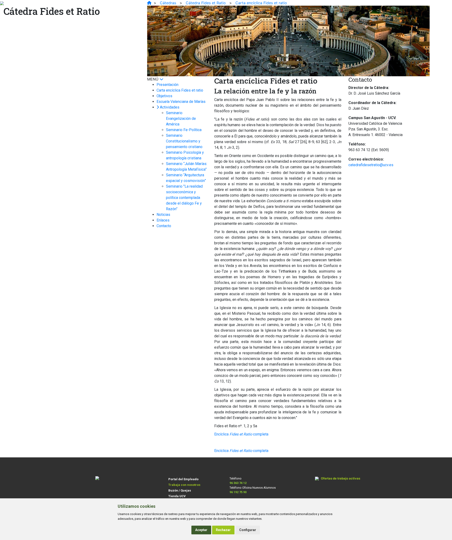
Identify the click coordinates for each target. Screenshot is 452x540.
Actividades (169, 107)
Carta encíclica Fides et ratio (180, 90)
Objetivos (164, 96)
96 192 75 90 (238, 492)
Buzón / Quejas (179, 490)
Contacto (164, 226)
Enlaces (163, 220)
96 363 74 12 (238, 483)
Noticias (163, 214)
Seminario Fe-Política (184, 130)
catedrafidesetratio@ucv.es (370, 165)
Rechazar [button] (223, 530)
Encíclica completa (241, 434)
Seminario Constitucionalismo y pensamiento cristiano (184, 141)
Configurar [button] (247, 530)
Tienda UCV (177, 496)
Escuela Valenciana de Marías (181, 101)
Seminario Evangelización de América (181, 118)
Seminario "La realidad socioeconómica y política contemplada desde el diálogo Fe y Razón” (184, 197)
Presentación (167, 84)
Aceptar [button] (201, 530)
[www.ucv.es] (149, 2)
